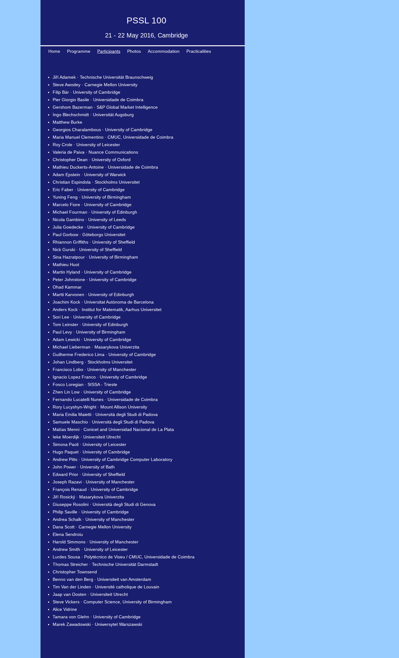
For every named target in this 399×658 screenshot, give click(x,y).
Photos (134, 51)
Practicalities (198, 51)
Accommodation (164, 51)
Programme (78, 51)
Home (54, 51)
